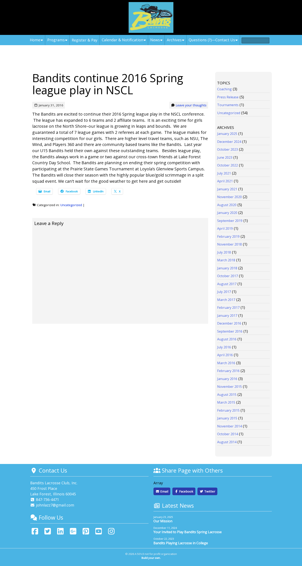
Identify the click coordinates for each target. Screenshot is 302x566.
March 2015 (226, 402)
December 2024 (229, 141)
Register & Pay (84, 40)
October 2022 (227, 165)
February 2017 (228, 307)
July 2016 (224, 347)
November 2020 (229, 197)
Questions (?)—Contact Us (212, 39)
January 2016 (227, 379)
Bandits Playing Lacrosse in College (180, 543)
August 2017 (226, 284)
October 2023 (227, 149)
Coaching (224, 89)
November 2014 (229, 426)
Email (163, 491)
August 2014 (226, 442)
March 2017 (226, 299)
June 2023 (224, 157)
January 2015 (227, 418)
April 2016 (225, 355)
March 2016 (226, 363)
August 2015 (226, 394)
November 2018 (229, 244)
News (155, 39)
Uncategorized (71, 205)
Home (35, 39)
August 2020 (226, 205)
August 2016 (226, 339)
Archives (174, 39)
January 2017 (227, 315)
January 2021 (227, 189)
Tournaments (228, 105)
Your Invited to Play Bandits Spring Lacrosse (187, 532)
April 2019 (225, 228)
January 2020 (227, 212)
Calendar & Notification (122, 39)
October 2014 (227, 434)
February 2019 (228, 236)
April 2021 (225, 181)
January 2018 (227, 268)
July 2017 (224, 291)
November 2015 (229, 386)
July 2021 (224, 173)
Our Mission (162, 521)
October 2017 (227, 276)
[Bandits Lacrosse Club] (151, 17)
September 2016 (229, 331)
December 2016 (229, 323)
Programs (56, 39)
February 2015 (228, 410)
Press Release (228, 97)
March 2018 (226, 260)
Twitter (209, 491)
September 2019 (229, 220)
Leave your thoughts (191, 105)
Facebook (185, 491)
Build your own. (151, 558)
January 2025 (227, 133)
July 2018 (224, 252)
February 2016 (228, 371)
